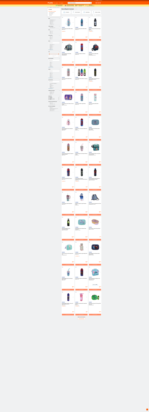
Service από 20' (93, 0)
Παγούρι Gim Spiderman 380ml (80, 53)
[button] (99, 0)
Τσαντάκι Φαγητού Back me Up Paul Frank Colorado (94, 154)
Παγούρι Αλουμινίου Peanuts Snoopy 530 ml (94, 29)
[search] (69, 3)
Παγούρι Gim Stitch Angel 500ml (80, 103)
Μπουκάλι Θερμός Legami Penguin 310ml (80, 204)
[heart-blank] (96, 3)
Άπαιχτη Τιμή (51, 110)
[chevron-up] (147, 409)
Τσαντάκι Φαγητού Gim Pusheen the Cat (67, 254)
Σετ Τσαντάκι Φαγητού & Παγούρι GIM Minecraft (95, 303)
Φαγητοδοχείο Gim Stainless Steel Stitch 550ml (94, 129)
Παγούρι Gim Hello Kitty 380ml (93, 103)
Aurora (50, 65)
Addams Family (51, 44)
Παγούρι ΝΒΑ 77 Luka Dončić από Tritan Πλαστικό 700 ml (94, 79)
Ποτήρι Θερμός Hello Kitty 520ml (67, 203)
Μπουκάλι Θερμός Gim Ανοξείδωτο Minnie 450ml (67, 129)
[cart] (100, 3)
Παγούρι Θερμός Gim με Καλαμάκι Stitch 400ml (67, 279)
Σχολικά (51, 7)
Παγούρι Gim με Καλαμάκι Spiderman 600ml (81, 129)
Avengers (51, 66)
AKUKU (50, 84)
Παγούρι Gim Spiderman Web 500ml (81, 278)
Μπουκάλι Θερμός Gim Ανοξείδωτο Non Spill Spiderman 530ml (94, 179)
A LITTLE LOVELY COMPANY (53, 83)
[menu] (55, 3)
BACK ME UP (51, 87)
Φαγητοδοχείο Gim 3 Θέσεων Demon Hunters (68, 104)
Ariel (50, 64)
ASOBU (50, 86)
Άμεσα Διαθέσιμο (52, 27)
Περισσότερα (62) (50, 49)
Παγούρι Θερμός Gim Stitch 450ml (67, 28)
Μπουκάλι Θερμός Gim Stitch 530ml (81, 28)
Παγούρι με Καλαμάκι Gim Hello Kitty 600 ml (81, 303)
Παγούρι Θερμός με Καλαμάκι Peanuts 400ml (81, 154)
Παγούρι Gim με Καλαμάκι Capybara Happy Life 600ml (67, 154)
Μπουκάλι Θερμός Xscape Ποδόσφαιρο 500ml (66, 229)
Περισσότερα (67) (50, 88)
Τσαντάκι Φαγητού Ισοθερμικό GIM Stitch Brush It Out (94, 279)
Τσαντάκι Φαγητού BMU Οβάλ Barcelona (93, 54)
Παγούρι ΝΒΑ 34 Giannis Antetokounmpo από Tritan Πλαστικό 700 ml (81, 179)
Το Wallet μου (81, 0)
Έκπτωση (51, 107)
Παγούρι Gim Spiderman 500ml (67, 178)
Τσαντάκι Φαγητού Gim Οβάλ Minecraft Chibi (66, 54)
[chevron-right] (73, 22)
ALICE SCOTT (51, 85)
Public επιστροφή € (52, 109)
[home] (50, 3)
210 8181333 (76, 0)
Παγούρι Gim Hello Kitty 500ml (66, 78)
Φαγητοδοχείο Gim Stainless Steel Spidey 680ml (94, 254)
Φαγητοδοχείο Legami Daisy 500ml (94, 228)
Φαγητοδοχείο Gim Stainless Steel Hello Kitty (80, 229)
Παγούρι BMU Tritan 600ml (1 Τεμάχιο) (81, 78)
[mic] (90, 2)
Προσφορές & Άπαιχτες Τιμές (53, 108)
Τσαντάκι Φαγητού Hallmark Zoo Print (95, 203)
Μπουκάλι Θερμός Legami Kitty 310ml (81, 253)
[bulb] (59, 3)
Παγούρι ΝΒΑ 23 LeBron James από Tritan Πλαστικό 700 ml (67, 303)
